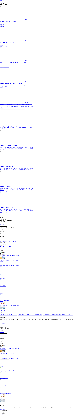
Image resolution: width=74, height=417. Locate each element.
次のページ (1, 213)
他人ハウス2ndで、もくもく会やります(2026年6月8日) (7, 243)
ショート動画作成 (2, 323)
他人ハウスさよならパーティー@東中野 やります (7, 246)
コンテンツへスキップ (3, 0)
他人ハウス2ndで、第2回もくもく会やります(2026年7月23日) (8, 241)
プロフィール (6, 330)
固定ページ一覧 (2, 224)
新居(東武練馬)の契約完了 (3, 244)
